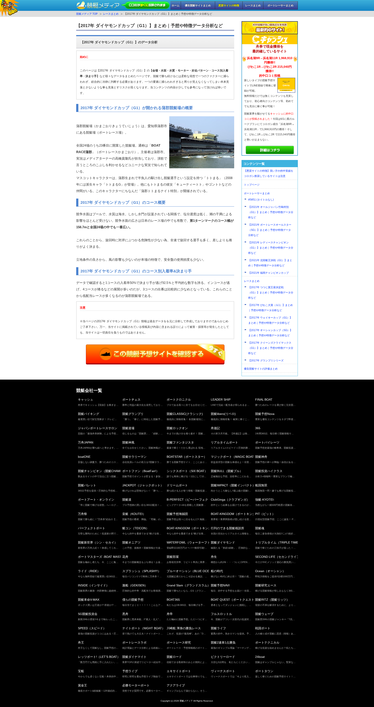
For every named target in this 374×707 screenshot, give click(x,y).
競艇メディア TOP (87, 13)
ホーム (175, 5)
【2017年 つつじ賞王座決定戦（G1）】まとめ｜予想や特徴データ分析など (270, 292)
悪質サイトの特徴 (228, 5)
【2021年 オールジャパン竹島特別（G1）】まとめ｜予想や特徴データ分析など (270, 212)
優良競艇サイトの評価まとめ (261, 368)
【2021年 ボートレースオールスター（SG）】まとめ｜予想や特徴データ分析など (269, 230)
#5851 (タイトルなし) (261, 199)
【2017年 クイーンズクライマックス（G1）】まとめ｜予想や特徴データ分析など (270, 348)
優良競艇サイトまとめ (198, 5)
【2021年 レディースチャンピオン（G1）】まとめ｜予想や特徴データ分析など (270, 247)
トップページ (252, 184)
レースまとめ (253, 5)
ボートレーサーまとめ (280, 5)
